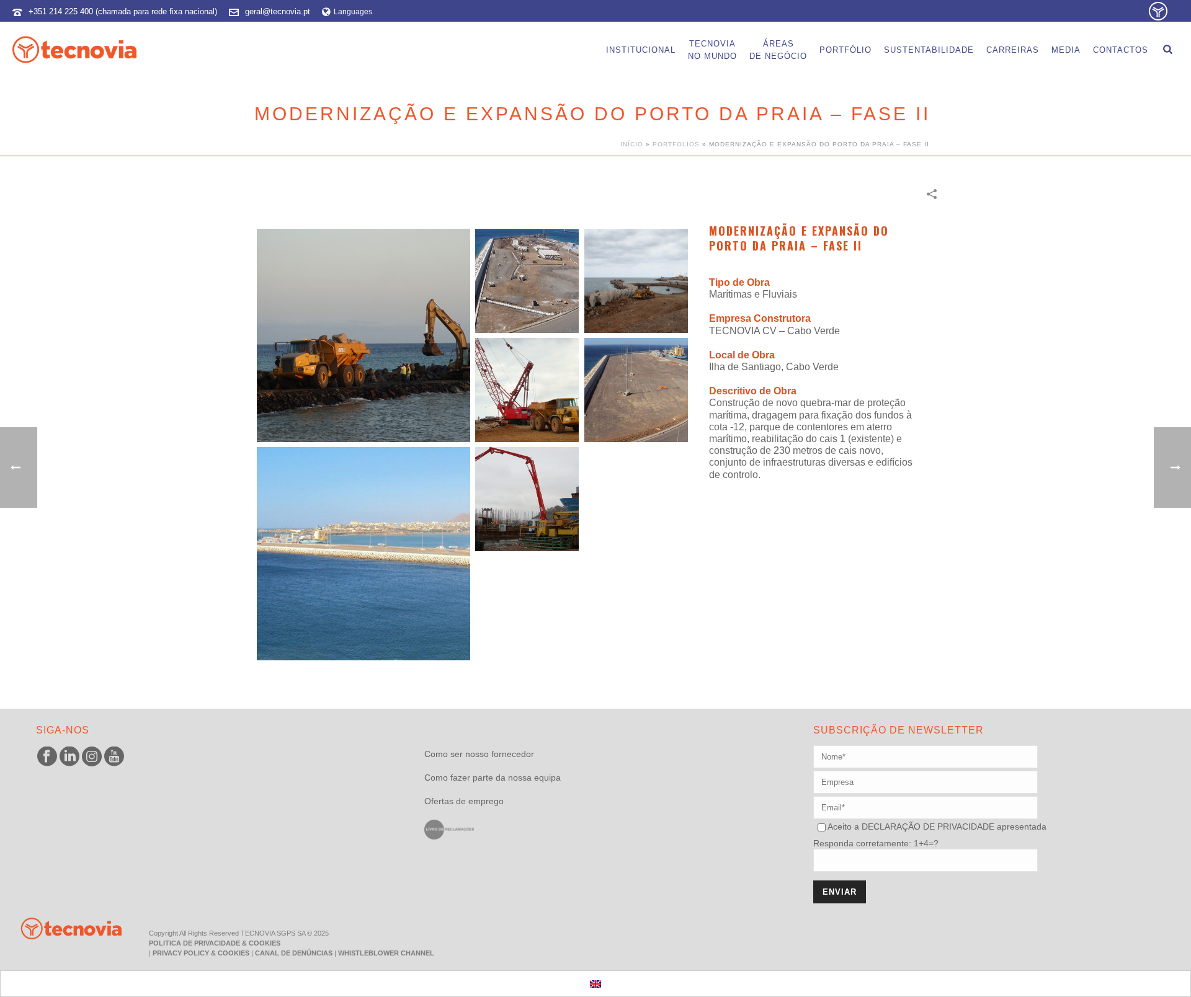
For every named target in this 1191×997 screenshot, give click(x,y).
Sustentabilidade (929, 50)
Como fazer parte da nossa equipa (492, 777)
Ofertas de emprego (464, 801)
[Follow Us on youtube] (114, 757)
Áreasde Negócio (778, 50)
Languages (353, 11)
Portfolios (676, 144)
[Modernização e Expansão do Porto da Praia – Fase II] (527, 281)
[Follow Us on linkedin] (69, 757)
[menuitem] (595, 983)
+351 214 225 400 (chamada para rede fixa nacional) (123, 11)
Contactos (1120, 50)
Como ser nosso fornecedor (479, 754)
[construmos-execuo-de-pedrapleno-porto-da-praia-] (363, 335)
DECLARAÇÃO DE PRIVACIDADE (926, 826)
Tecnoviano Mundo (712, 50)
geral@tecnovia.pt (277, 11)
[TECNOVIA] (62, 928)
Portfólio (845, 50)
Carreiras (1012, 50)
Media (1066, 50)
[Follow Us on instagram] (92, 757)
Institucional (641, 50)
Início (631, 144)
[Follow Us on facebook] (47, 757)
